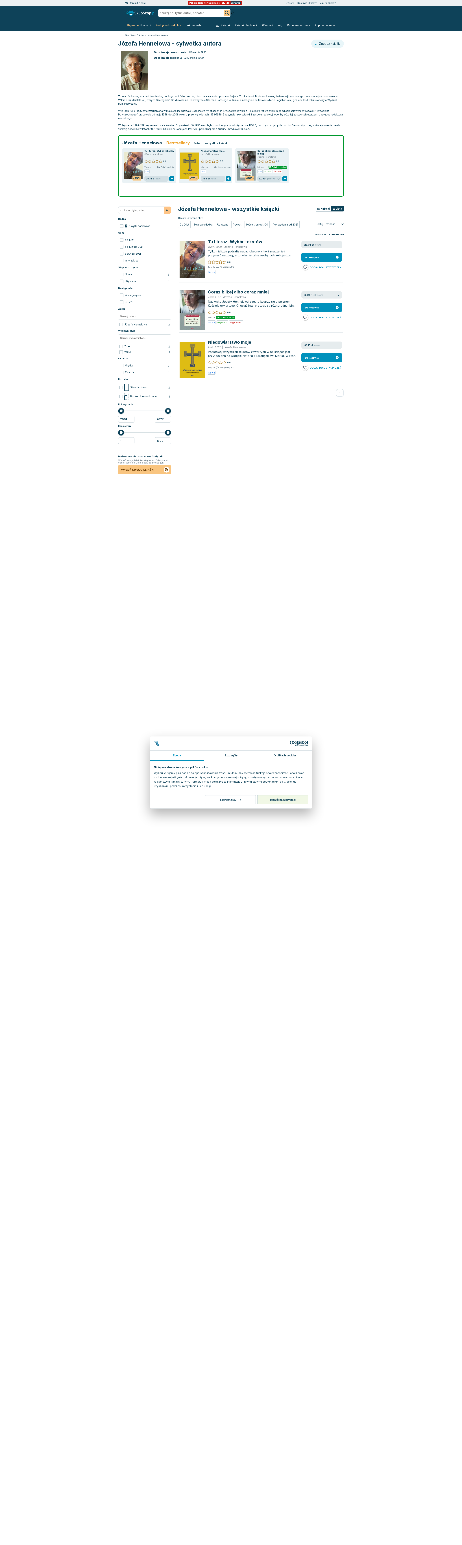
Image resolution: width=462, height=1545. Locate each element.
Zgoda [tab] (177, 755)
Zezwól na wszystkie (283, 799)
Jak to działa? (328, 2)
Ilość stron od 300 (257, 224)
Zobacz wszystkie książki (210, 143)
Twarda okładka (203, 224)
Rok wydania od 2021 (285, 224)
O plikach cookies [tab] (285, 755)
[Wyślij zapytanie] (227, 13)
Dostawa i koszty (307, 2)
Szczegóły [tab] (231, 755)
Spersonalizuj (228, 799)
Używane (222, 224)
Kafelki (325, 208)
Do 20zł (184, 224)
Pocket (237, 224)
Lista (338, 208)
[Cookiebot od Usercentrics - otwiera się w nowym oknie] (292, 743)
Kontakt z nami (138, 2)
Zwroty (290, 2)
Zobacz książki (329, 44)
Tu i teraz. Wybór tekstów (159, 151)
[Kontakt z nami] (126, 3)
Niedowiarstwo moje (213, 151)
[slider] (121, 411)
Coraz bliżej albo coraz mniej (238, 292)
